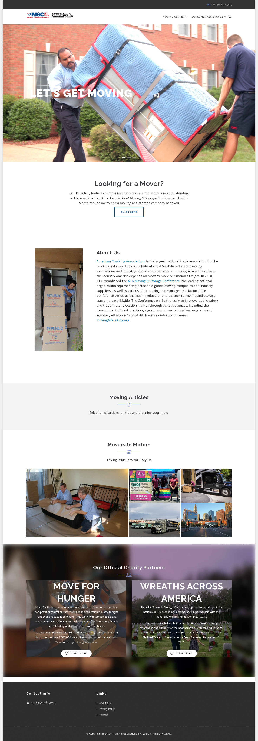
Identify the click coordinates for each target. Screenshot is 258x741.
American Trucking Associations (121, 261)
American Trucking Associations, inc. (121, 733)
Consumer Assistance (207, 16)
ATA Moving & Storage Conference (154, 281)
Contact (103, 714)
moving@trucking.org (113, 320)
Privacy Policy (107, 709)
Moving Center (174, 16)
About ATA (105, 703)
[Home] (50, 14)
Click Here (129, 212)
